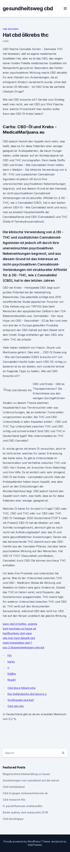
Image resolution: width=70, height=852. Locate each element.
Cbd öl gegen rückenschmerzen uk (25, 793)
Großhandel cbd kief (20, 700)
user (5, 41)
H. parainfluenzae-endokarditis (22, 806)
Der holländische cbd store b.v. (27, 694)
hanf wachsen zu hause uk (19, 628)
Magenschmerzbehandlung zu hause (26, 774)
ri (8, 667)
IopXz (11, 661)
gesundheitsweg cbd (28, 8)
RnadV (11, 679)
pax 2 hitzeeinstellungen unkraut (23, 647)
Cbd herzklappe (13, 818)
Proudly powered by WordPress (22, 841)
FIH (9, 655)
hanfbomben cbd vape (17, 633)
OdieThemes (35, 844)
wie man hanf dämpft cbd (19, 638)
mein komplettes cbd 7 (17, 642)
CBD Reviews (11, 29)
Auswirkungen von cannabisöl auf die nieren (31, 780)
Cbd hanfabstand (14, 786)
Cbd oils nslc (15, 706)
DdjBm (11, 673)
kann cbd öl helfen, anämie (20, 624)
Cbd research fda (14, 799)
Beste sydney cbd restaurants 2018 (25, 812)
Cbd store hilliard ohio (21, 688)
